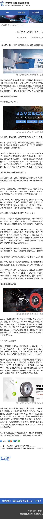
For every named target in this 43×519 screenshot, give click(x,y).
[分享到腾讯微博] (14, 441)
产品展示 (21, 12)
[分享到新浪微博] (11, 441)
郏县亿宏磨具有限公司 (23, 501)
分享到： (4, 441)
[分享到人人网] (16, 441)
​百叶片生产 (32, 511)
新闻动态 (35, 12)
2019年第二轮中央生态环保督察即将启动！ (21, 448)
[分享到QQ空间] (9, 441)
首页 (7, 12)
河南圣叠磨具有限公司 (27, 514)
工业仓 (38, 501)
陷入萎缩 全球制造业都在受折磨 (18, 446)
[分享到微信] (19, 441)
